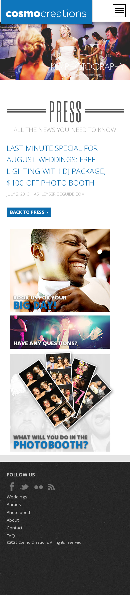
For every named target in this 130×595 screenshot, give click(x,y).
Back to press (27, 212)
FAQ (11, 536)
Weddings (17, 497)
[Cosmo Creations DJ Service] (46, 12)
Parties (14, 504)
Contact (14, 528)
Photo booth (19, 512)
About (13, 520)
